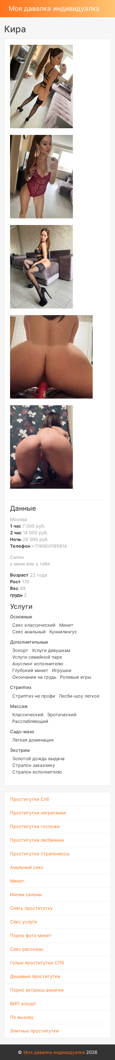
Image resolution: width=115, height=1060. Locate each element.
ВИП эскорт (23, 1003)
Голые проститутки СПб (37, 962)
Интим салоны (26, 894)
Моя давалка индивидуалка (54, 8)
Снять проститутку (31, 908)
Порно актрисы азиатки (37, 990)
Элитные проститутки (34, 1031)
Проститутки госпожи (35, 826)
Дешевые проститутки (35, 976)
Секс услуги (23, 922)
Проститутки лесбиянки (37, 840)
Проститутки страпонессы (40, 853)
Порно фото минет (31, 935)
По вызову (21, 1017)
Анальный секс (26, 867)
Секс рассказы (26, 949)
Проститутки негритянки (38, 813)
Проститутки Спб (29, 799)
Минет (17, 881)
